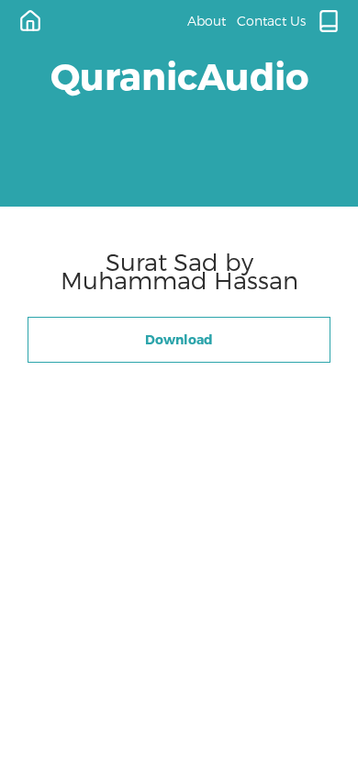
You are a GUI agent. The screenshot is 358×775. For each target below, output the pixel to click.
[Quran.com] (329, 21)
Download (179, 339)
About (206, 20)
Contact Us (271, 20)
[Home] (30, 21)
